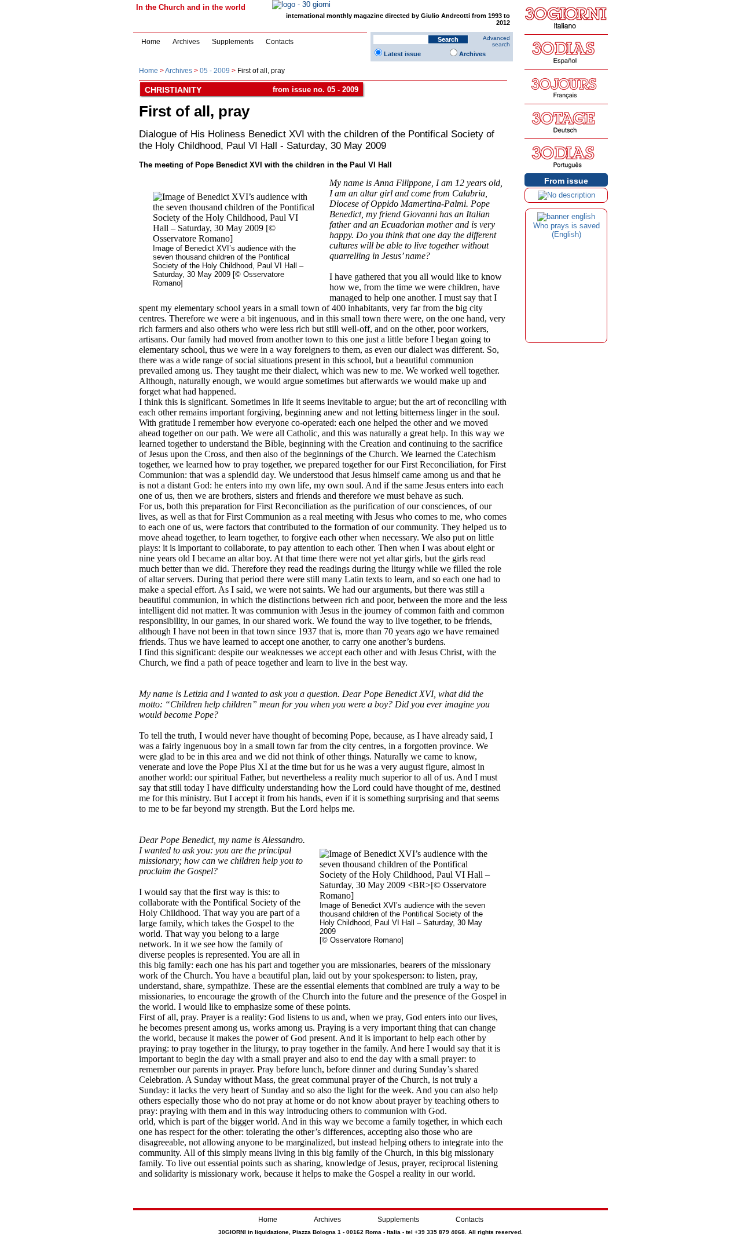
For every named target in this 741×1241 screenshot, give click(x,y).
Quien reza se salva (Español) (566, 230)
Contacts (280, 41)
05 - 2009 (215, 70)
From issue (566, 180)
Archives (186, 41)
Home (150, 41)
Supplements (233, 41)
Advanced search (496, 41)
